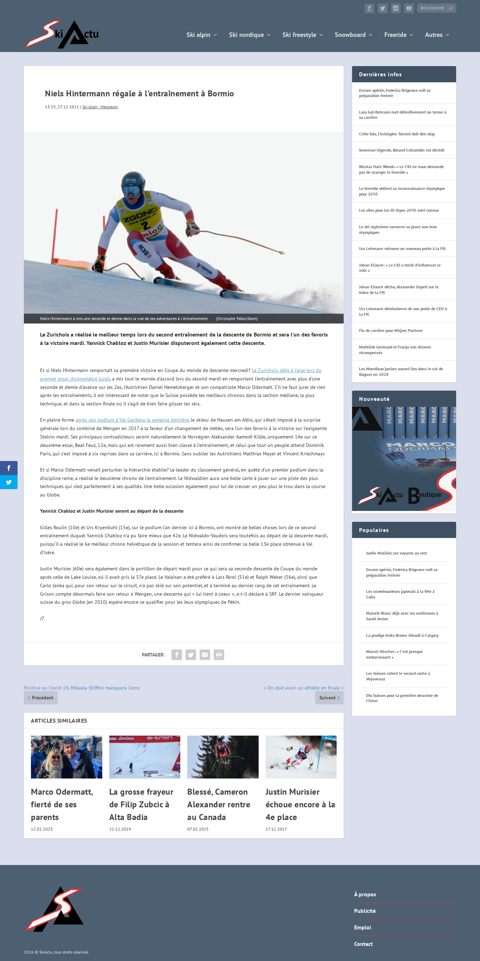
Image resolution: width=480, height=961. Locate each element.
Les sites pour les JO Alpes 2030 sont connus (399, 210)
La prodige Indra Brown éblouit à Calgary (402, 635)
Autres (434, 35)
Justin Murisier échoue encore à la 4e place (301, 804)
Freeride (395, 35)
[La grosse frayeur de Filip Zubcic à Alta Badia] (145, 757)
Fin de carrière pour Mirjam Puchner (391, 330)
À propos (365, 894)
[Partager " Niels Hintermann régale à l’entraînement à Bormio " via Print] (219, 655)
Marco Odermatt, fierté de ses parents (62, 804)
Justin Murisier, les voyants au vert (396, 553)
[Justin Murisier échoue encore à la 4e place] (301, 757)
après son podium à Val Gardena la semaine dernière (132, 420)
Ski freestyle (299, 35)
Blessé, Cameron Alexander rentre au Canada (218, 804)
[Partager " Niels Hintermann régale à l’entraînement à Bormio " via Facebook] (177, 655)
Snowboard (350, 35)
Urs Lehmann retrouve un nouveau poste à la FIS (402, 248)
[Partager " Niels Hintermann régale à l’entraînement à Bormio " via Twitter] (191, 655)
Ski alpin (198, 35)
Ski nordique (246, 35)
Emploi (362, 927)
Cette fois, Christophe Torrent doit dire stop (397, 133)
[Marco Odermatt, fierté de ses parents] (66, 757)
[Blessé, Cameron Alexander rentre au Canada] (223, 757)
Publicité (365, 910)
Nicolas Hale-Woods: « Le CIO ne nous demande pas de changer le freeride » (401, 169)
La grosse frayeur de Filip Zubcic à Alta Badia (141, 804)
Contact (363, 943)
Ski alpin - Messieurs (100, 106)
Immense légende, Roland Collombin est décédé (402, 150)
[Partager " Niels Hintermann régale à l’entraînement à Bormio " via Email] (205, 655)
